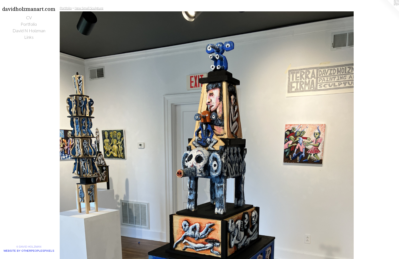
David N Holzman (28, 30)
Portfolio (29, 24)
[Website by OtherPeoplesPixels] (388, 11)
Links (29, 37)
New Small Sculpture (89, 8)
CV (29, 17)
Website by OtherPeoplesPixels (29, 250)
